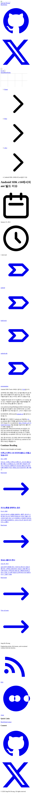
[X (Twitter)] (16, 67)
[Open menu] (1, 69)
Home (2, 72)
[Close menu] (4, 71)
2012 (5, 148)
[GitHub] (16, 36)
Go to (2, 71)
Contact (9, 722)
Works (5, 4)
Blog (2, 4)
